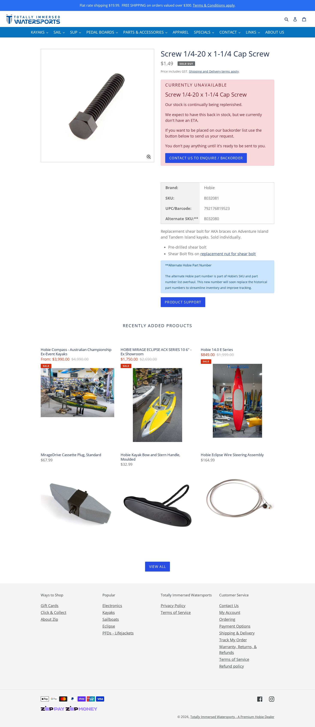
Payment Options (234, 626)
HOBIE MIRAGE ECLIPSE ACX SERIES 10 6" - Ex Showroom (156, 352)
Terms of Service (176, 612)
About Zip (49, 619)
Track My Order (233, 639)
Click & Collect (53, 612)
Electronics (112, 605)
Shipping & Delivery (237, 633)
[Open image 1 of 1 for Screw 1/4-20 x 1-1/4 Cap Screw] (97, 105)
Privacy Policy (173, 605)
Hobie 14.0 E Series (217, 350)
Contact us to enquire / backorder (206, 158)
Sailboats (110, 619)
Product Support (183, 302)
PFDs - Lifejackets (118, 633)
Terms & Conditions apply (214, 5)
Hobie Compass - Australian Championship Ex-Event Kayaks (76, 352)
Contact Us (229, 605)
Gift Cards (49, 605)
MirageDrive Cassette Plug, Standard (71, 455)
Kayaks (108, 612)
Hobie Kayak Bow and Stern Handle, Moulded (150, 457)
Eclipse (108, 626)
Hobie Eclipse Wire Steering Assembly (232, 455)
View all (157, 566)
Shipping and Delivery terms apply (214, 71)
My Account (229, 612)
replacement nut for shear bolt (228, 253)
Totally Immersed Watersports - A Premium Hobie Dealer (232, 717)
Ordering (227, 619)
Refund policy (231, 666)
